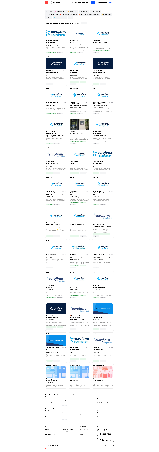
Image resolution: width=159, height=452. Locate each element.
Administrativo (100, 400)
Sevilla (81, 412)
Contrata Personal (102, 2)
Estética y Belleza (96, 11)
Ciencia (49, 17)
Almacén (75, 14)
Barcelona (64, 410)
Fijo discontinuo (83, 398)
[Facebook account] (50, 445)
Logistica (64, 400)
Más (70, 17)
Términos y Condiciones (86, 448)
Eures (63, 396)
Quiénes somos (83, 431)
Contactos (82, 434)
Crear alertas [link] (83, 23)
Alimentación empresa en (51, 398)
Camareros (50, 11)
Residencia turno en (101, 398)
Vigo (63, 412)
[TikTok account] (45, 445)
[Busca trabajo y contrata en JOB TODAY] (46, 2)
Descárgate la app (84, 429)
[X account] (55, 445)
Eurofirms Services (50, 56)
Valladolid (82, 416)
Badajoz (47, 414)
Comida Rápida (65, 14)
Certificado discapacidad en (103, 402)
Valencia (82, 410)
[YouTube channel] (53, 445)
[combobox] (62, 2)
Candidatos (48, 436)
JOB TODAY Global (67, 431)
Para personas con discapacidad (87, 400)
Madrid (47, 410)
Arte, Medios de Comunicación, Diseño (90, 14)
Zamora (64, 416)
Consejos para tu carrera (68, 429)
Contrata (47, 429)
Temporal (82, 396)
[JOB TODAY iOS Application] (101, 429)
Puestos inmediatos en (50, 404)
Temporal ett (65, 398)
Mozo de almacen (49, 396)
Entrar (110, 2)
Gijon (98, 414)
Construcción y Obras (53, 14)
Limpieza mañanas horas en (69, 402)
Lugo (46, 412)
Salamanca (47, 418)
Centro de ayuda (84, 436)
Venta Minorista (84, 11)
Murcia (47, 416)
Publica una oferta (49, 431)
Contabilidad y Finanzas (60, 17)
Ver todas (64, 404)
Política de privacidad (74, 448)
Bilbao (98, 412)
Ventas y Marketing (61, 11)
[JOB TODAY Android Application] (110, 429)
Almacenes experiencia (102, 396)
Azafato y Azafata (107, 14)
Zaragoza (99, 416)
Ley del (81, 402)
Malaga (81, 414)
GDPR (93, 448)
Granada (64, 414)
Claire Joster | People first (51, 365)
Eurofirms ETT (72, 147)
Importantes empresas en (51, 400)
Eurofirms (48, 26)
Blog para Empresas (50, 434)
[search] (93, 2)
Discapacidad (48, 402)
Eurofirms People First (74, 26)
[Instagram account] (48, 445)
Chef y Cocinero (73, 11)
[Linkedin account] (57, 445)
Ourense (99, 410)
